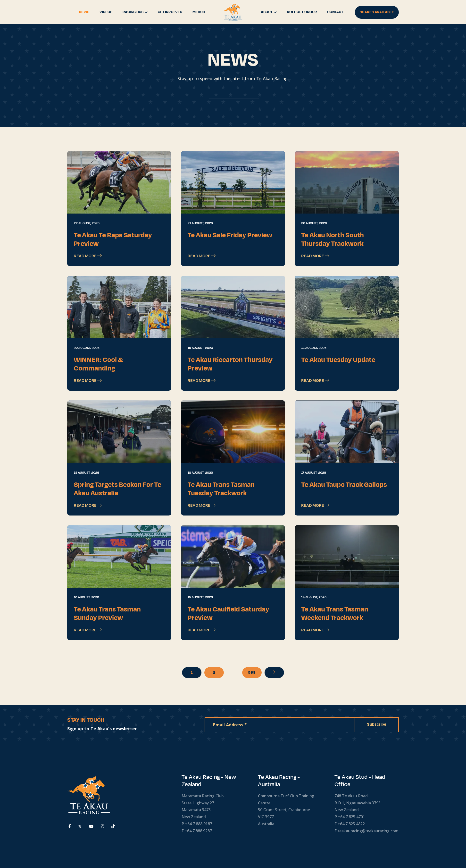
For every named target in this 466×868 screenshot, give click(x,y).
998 (252, 672)
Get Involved (170, 12)
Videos (106, 12)
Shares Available (377, 12)
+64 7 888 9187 (198, 823)
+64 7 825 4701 (351, 816)
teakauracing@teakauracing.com (368, 831)
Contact (335, 12)
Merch (198, 12)
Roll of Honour (302, 12)
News (84, 12)
